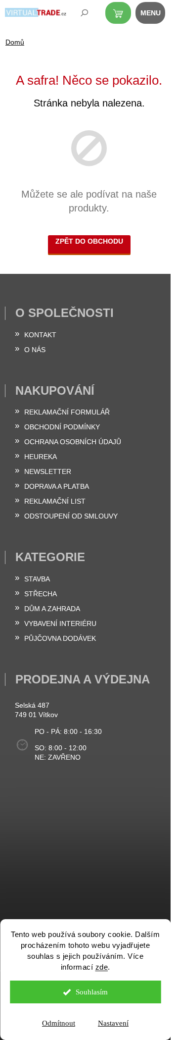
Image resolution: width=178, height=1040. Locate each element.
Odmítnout (58, 1023)
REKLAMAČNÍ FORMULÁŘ (67, 412)
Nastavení (113, 1023)
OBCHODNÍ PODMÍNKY (62, 427)
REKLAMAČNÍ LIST (55, 501)
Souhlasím (92, 992)
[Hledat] (78, 15)
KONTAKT (40, 335)
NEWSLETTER (47, 471)
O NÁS (34, 350)
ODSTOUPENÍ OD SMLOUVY (71, 516)
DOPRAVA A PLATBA (56, 486)
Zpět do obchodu (89, 241)
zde (101, 967)
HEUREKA (40, 457)
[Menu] (156, 15)
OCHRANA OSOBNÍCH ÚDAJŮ (72, 442)
